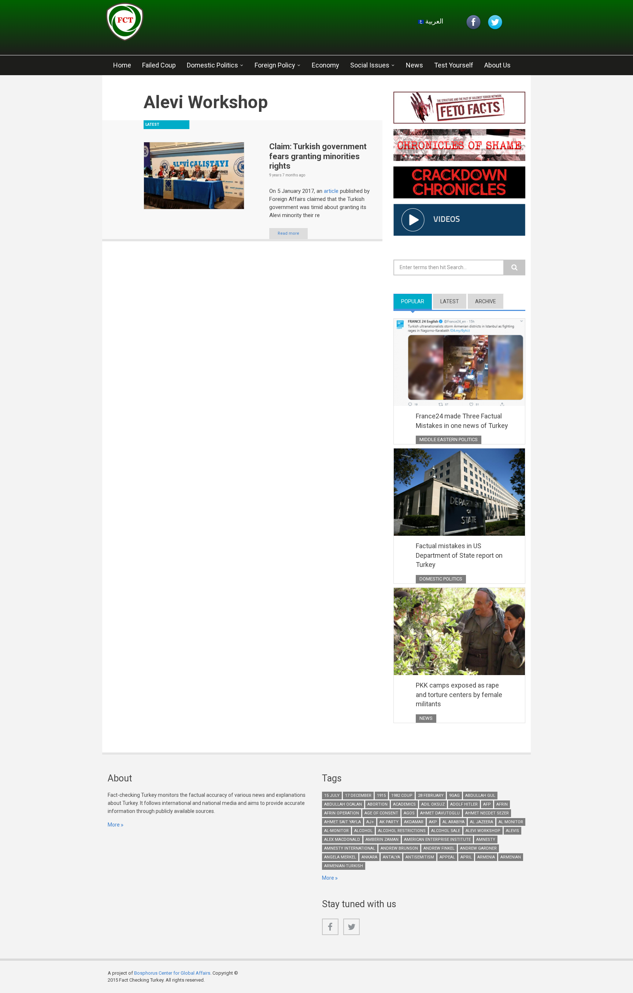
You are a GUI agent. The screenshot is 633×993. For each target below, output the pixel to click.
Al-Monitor (336, 830)
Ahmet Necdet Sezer (487, 813)
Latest (449, 301)
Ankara (369, 857)
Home (122, 65)
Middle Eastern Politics (448, 439)
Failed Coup (159, 65)
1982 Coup (401, 795)
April (466, 857)
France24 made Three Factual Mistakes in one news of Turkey (462, 420)
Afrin (502, 804)
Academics (404, 804)
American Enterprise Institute (437, 839)
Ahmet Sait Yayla (342, 822)
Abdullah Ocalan (343, 804)
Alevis (512, 830)
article (331, 191)
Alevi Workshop (483, 830)
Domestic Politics (212, 65)
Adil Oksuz (433, 804)
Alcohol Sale (445, 830)
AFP (487, 804)
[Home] (193, 24)
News (414, 65)
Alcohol (363, 830)
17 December (358, 795)
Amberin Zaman (382, 839)
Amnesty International (349, 848)
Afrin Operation (341, 813)
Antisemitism (420, 857)
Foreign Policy (275, 65)
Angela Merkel (340, 857)
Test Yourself (453, 65)
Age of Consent (381, 813)
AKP (433, 822)
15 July (332, 795)
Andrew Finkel (439, 848)
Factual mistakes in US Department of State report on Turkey (459, 555)
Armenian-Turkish (343, 866)
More (114, 825)
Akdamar (413, 822)
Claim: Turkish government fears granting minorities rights (318, 156)
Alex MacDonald (342, 839)
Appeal (447, 857)
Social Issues (369, 65)
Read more (288, 233)
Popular (416, 301)
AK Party (389, 822)
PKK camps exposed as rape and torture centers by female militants (459, 694)
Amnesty (485, 839)
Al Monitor (511, 822)
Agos (409, 813)
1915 (381, 795)
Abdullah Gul (480, 795)
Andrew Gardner (478, 848)
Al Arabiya (453, 822)
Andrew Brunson (399, 848)
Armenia (486, 857)
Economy (325, 65)
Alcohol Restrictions (402, 830)
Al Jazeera (481, 822)
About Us (497, 65)
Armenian (510, 857)
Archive (485, 301)
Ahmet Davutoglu (440, 813)
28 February (431, 795)
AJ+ (370, 822)
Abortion (377, 804)
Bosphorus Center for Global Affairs (172, 973)
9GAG (454, 795)
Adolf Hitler (464, 804)
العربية (433, 21)
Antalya (391, 857)
